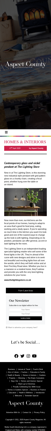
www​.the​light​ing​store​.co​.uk (17, 280)
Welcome (18, 396)
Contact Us (27, 412)
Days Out (14, 381)
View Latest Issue (25, 290)
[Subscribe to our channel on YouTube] (34, 356)
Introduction (40, 393)
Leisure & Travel (24, 369)
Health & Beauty (14, 375)
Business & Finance (38, 390)
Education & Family (37, 372)
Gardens (42, 375)
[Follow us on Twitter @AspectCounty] (22, 356)
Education (12, 393)
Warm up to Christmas (26, 384)
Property (12, 378)
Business (11, 369)
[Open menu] (6, 132)
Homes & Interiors (29, 375)
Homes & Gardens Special (18, 390)
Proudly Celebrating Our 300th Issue (26, 387)
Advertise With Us (13, 412)
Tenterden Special (31, 396)
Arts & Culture (13, 372)
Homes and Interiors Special (31, 381)
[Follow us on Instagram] (28, 356)
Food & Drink (38, 369)
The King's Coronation (36, 378)
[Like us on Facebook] (16, 356)
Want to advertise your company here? (22, 327)
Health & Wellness (26, 393)
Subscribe (25, 318)
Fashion (24, 372)
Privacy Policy (39, 412)
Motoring (21, 378)
